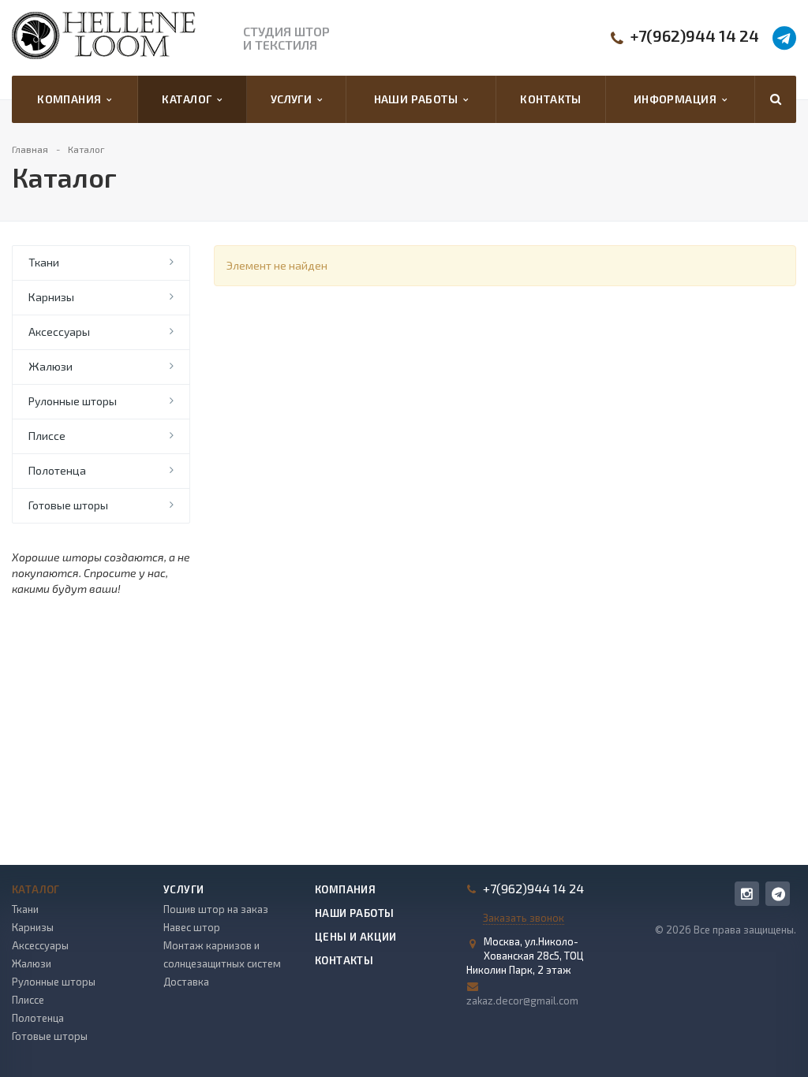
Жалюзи (50, 366)
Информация (678, 99)
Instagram (747, 893)
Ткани (43, 262)
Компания (72, 99)
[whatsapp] (777, 893)
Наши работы (418, 99)
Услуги (294, 99)
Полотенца (57, 470)
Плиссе (46, 435)
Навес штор (191, 927)
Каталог (189, 99)
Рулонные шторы (72, 401)
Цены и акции (356, 936)
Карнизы (51, 297)
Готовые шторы (68, 505)
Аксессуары (59, 331)
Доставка (186, 981)
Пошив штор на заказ (215, 909)
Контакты (550, 99)
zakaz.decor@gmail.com (522, 1000)
